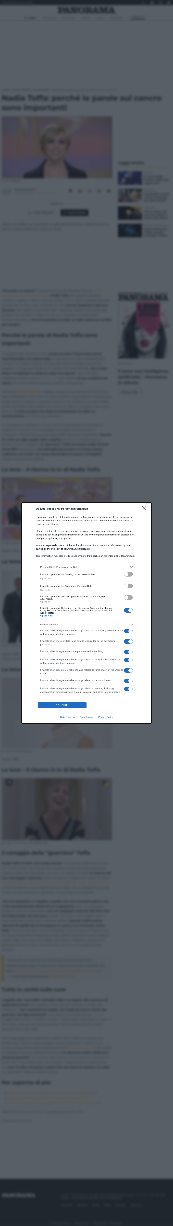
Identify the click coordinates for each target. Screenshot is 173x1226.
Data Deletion (67, 717)
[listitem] (86, 567)
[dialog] (86, 613)
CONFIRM (62, 705)
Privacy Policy (105, 717)
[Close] (145, 509)
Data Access (86, 717)
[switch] (128, 574)
